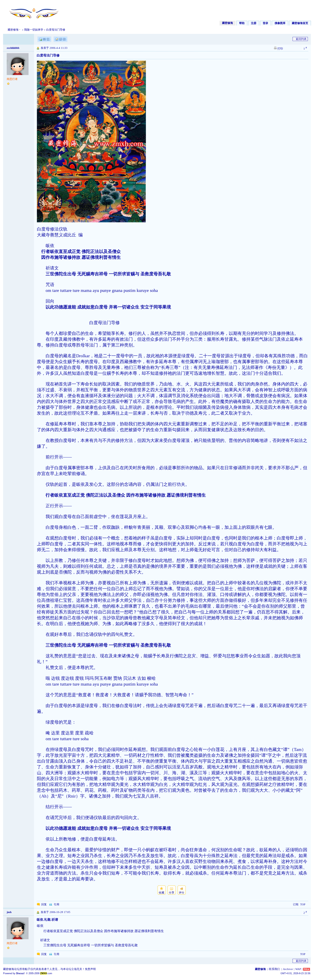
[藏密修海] (31, 20)
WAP (298, 969)
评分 (181, 892)
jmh (9, 912)
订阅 (295, 904)
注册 (253, 23)
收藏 (161, 892)
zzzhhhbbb (13, 47)
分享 (171, 892)
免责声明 (90, 969)
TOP (302, 904)
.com (46, 973)
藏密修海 (227, 22)
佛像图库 (280, 23)
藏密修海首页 (300, 23)
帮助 (242, 23)
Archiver (288, 969)
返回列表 (301, 39)
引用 (56, 904)
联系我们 (274, 969)
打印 (280, 48)
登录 (265, 23)
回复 (44, 904)
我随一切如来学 (33, 29)
